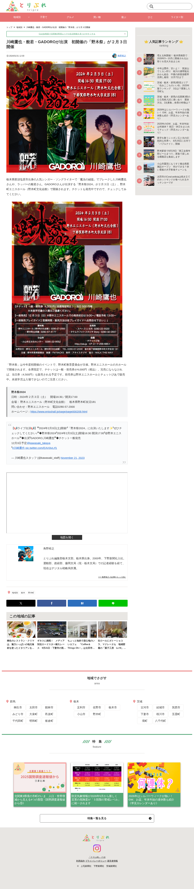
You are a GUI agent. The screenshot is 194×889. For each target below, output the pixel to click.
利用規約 (80, 861)
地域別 (15, 593)
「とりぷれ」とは (97, 857)
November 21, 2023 (73, 457)
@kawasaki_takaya (38, 443)
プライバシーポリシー (96, 861)
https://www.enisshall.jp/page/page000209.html (58, 411)
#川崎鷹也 (18, 448)
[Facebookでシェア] (51, 603)
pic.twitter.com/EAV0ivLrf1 (41, 448)
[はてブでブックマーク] (82, 603)
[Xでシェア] (20, 603)
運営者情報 (112, 861)
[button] (151, 6)
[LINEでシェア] (113, 603)
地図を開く (67, 537)
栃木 (23, 593)
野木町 (31, 593)
